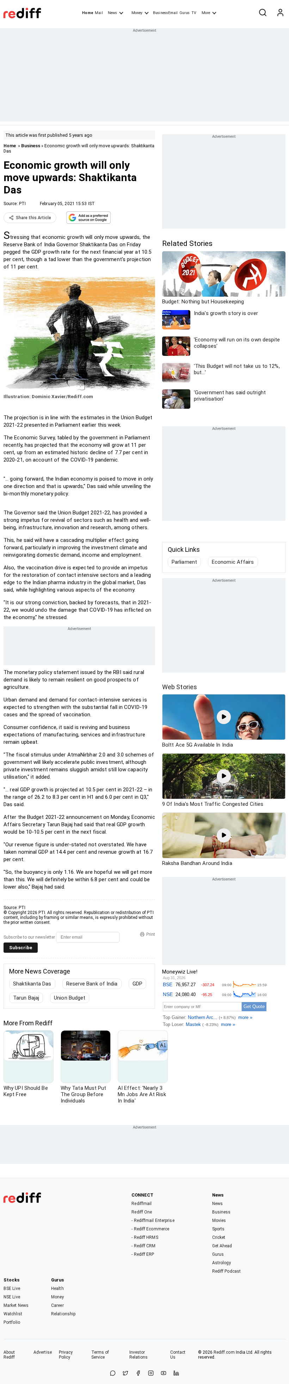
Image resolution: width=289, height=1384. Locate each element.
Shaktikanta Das (32, 984)
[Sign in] (280, 13)
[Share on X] (125, 1373)
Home (87, 13)
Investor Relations (138, 1355)
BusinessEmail (165, 13)
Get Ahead (222, 1245)
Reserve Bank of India (92, 984)
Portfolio (12, 1322)
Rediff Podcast (226, 1271)
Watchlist (13, 1313)
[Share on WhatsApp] (113, 1373)
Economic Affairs (233, 562)
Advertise (42, 1352)
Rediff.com (224, 1352)
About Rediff (9, 1355)
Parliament (184, 562)
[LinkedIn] (176, 1373)
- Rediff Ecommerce (150, 1229)
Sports (218, 1229)
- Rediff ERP (142, 1254)
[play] (224, 717)
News (112, 13)
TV (193, 13)
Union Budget (69, 998)
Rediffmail (141, 1203)
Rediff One (141, 1212)
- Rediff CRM (143, 1245)
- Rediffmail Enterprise (152, 1220)
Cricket (219, 1237)
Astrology (221, 1262)
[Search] (262, 13)
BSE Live (12, 1288)
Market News (16, 1305)
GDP (137, 984)
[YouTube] (163, 1373)
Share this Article (33, 217)
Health (57, 1288)
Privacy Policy (66, 1355)
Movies (219, 1220)
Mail (99, 13)
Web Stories (179, 687)
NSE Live (12, 1297)
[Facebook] (138, 1373)
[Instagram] (151, 1373)
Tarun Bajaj (26, 998)
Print (150, 934)
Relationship (63, 1313)
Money (136, 13)
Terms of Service (100, 1355)
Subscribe (20, 947)
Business (30, 145)
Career (57, 1305)
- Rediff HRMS (144, 1237)
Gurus (184, 13)
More (206, 13)
